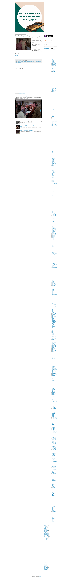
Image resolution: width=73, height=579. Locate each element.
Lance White (54, 254)
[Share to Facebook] (25, 60)
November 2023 (46, 559)
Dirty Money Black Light (53, 158)
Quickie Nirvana (54, 326)
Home (29, 91)
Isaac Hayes (54, 219)
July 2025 (45, 538)
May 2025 (45, 540)
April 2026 (45, 529)
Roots (53, 349)
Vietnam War (54, 501)
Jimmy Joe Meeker (53, 232)
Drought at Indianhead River (54, 168)
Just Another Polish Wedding (54, 241)
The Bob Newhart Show (54, 416)
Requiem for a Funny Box (54, 334)
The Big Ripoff (54, 413)
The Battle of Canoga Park (54, 409)
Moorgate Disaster (53, 287)
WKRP (53, 519)
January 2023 (46, 569)
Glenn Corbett (54, 194)
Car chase (53, 120)
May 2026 (45, 528)
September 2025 (46, 536)
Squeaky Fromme (53, 380)
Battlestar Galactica (53, 91)
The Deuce (53, 424)
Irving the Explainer (53, 218)
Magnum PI (53, 277)
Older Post (40, 91)
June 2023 (45, 564)
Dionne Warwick (54, 156)
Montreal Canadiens (53, 285)
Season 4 (53, 361)
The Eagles (53, 428)
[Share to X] (24, 60)
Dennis (53, 152)
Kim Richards (54, 248)
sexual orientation (53, 366)
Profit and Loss (54, 321)
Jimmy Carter (54, 230)
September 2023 (46, 561)
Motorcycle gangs (53, 289)
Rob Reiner (53, 344)
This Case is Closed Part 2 (54, 486)
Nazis (53, 290)
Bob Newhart (54, 107)
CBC (52, 122)
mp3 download (17, 55)
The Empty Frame (53, 430)
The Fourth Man (54, 435)
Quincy (53, 327)
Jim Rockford (25, 61)
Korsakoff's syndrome (53, 252)
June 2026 (45, 527)
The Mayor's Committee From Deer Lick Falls (54, 455)
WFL (52, 507)
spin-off (53, 378)
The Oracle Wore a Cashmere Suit (54, 461)
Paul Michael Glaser (54, 312)
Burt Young (53, 111)
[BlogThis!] (23, 60)
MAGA (53, 276)
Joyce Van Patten (54, 240)
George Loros (54, 192)
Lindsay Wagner (54, 261)
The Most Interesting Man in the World (54, 458)
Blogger (40, 576)
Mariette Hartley (54, 278)
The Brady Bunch (54, 417)
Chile (53, 129)
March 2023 (46, 567)
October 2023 (46, 560)
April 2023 (45, 566)
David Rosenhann (53, 151)
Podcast (53, 317)
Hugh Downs (54, 212)
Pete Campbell (54, 313)
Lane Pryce (53, 255)
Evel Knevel (53, 174)
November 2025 (46, 534)
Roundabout (54, 350)
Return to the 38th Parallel (54, 338)
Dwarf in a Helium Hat (53, 170)
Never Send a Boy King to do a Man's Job (54, 294)
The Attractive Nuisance (54, 404)
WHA (53, 508)
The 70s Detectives (53, 399)
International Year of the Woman (54, 216)
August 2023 (46, 562)
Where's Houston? (53, 510)
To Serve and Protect (54, 489)
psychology (53, 324)
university (53, 496)
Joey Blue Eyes (54, 234)
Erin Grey (53, 172)
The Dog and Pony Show (54, 427)
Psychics (53, 323)
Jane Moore (53, 227)
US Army (53, 497)
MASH (53, 280)
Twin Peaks (53, 494)
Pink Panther (54, 316)
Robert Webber (54, 346)
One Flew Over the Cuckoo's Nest (54, 304)
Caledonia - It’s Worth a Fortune (54, 113)
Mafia (53, 275)
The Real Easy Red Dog (54, 469)
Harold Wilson (54, 204)
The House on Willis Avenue (54, 448)
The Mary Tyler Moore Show (54, 453)
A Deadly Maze (54, 63)
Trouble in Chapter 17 (53, 492)
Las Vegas (53, 258)
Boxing (53, 108)
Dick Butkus (53, 155)
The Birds (53, 414)
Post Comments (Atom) (22, 93)
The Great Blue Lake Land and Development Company (54, 443)
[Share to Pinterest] (26, 60)
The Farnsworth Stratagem (54, 432)
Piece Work (53, 314)
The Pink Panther (54, 464)
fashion (53, 176)
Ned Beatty (53, 292)
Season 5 (53, 362)
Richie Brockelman (53, 340)
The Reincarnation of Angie (54, 472)
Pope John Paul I (54, 320)
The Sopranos (54, 475)
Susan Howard (54, 393)
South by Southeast (53, 376)
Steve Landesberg (53, 385)
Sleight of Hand (54, 373)
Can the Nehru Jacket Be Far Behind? (54, 116)
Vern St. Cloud (54, 499)
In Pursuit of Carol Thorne (54, 214)
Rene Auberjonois (53, 333)
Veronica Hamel (54, 500)
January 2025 (46, 544)
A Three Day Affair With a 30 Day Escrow (54, 72)
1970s (18, 61)
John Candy (53, 235)
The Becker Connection (53, 410)
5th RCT (53, 60)
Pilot (52, 315)
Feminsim (53, 177)
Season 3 (53, 360)
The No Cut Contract (53, 460)
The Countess (54, 420)
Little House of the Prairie (54, 263)
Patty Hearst (53, 310)
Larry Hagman (54, 256)
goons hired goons (53, 195)
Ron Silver (53, 348)
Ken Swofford (54, 246)
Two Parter (53, 495)
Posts (46, 40)
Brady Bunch (54, 109)
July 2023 (45, 563)
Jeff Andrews (54, 228)
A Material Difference (53, 68)
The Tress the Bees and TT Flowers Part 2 (54, 480)
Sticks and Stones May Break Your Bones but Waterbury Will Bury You (54, 390)
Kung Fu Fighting (29, 61)
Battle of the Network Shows (54, 88)
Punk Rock (53, 325)
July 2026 (45, 526)
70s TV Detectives (53, 62)
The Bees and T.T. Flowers (54, 412)
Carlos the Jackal (54, 121)
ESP (52, 173)
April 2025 (45, 541)
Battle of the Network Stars (54, 90)
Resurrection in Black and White (54, 336)
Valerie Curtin (54, 498)
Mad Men (53, 274)
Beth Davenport (21, 61)
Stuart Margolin (54, 392)
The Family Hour (54, 431)
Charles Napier (54, 124)
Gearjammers (54, 191)
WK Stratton (53, 518)
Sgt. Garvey (53, 367)
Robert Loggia (54, 345)
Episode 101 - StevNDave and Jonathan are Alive (26, 130)
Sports (53, 379)
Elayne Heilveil (54, 171)
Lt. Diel (53, 273)
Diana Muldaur (54, 154)
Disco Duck (53, 161)
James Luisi (53, 224)
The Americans (54, 403)
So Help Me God (54, 374)
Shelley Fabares (54, 369)
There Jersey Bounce (54, 484)
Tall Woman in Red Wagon (54, 396)
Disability (53, 159)
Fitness (53, 180)
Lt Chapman (54, 272)
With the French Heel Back (54, 517)
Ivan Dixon (53, 220)
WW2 (53, 521)
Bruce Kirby (53, 110)
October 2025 (46, 535)
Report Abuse (46, 48)
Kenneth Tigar (54, 247)
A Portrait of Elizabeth (53, 70)
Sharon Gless (54, 368)
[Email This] (22, 60)
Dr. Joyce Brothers (53, 165)
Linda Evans (54, 260)
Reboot (53, 331)
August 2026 (46, 525)
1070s (53, 50)
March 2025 (46, 542)
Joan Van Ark (54, 233)
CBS (52, 123)
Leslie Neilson (54, 259)
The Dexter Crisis (54, 425)
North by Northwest (53, 297)
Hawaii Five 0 (54, 205)
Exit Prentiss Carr (54, 175)
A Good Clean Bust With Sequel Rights (54, 66)
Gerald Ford (53, 193)
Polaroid (53, 318)
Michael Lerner (54, 282)
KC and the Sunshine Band (54, 245)
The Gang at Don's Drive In (54, 437)
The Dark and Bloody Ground (54, 421)
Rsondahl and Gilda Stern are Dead (54, 352)
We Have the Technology (54, 506)
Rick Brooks (53, 341)
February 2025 (46, 543)
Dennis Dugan (54, 153)
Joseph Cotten (54, 239)
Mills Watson (54, 284)
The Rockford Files (20, 62)
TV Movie (53, 493)
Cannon (53, 117)
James (53, 222)
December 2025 (46, 533)
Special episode (54, 377)
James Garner (54, 223)
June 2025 (45, 539)
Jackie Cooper (54, 221)
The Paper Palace (53, 463)
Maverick (53, 281)
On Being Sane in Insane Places (54, 302)
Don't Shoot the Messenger (54, 164)
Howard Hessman (53, 211)
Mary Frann (53, 279)
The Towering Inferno (54, 478)
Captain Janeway (53, 119)
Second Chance (54, 363)
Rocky (32, 61)
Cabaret (53, 112)
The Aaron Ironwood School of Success (54, 401)
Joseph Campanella (54, 238)
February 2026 (46, 531)
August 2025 (46, 537)
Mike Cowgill (54, 283)
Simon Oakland (54, 370)
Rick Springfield (54, 342)
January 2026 (46, 532)
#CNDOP (53, 49)
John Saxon (53, 236)
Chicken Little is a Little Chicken (54, 128)
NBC (52, 291)
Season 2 (53, 359)
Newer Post (17, 91)
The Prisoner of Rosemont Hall (54, 466)
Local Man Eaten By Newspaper (54, 267)
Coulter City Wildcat (53, 142)
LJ (52, 266)
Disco (53, 160)
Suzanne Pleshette (53, 395)
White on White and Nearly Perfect (54, 512)
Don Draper (53, 162)
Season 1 (34, 61)
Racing (53, 328)
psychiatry (53, 322)
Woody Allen (54, 520)
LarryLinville (54, 257)
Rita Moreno (54, 343)
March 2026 (46, 530)
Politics (53, 319)
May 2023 (45, 565)
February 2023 (46, 568)
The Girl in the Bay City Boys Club (54, 439)
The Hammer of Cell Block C (54, 446)
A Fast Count (54, 64)
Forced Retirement (53, 182)
